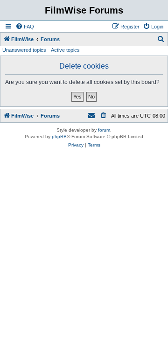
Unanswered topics (24, 50)
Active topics (65, 50)
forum (104, 130)
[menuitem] (24, 26)
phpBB (59, 136)
